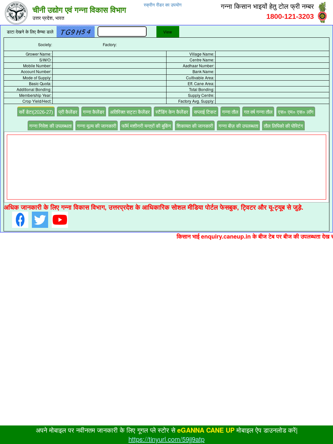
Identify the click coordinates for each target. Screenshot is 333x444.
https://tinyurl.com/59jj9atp (166, 439)
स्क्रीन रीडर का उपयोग (162, 4)
